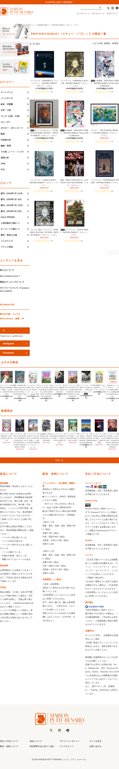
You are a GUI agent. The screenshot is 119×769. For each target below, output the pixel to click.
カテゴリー (97, 13)
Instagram (8, 343)
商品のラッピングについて (12, 282)
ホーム (32, 25)
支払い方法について (9, 741)
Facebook (8, 353)
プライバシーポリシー (69, 741)
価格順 (107, 43)
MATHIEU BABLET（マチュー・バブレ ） (66, 25)
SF (23, 318)
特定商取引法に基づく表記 (42, 746)
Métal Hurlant (6, 318)
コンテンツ (81, 13)
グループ (111, 13)
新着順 (115, 43)
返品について (36, 741)
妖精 (17, 318)
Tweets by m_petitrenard (11, 336)
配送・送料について (9, 746)
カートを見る (95, 741)
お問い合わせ (95, 746)
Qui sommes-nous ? (10, 276)
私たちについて (7, 270)
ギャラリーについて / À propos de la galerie (14, 289)
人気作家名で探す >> (43, 25)
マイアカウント (66, 746)
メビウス (16, 314)
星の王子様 (5, 314)
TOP (57, 460)
